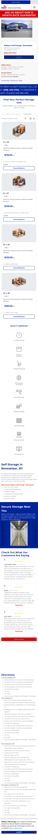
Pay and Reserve (19, 168)
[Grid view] (34, 118)
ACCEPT (19, 832)
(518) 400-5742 (10, 53)
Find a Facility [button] (16, 2)
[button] (3, 29)
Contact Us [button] (19, 57)
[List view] (30, 118)
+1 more (5, 164)
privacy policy (17, 828)
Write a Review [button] (19, 639)
